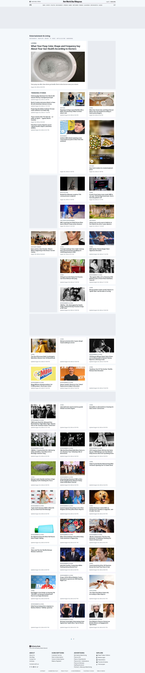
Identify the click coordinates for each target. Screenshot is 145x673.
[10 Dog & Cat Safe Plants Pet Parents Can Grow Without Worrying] (72, 266)
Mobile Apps (101, 657)
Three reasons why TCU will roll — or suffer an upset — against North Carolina (42, 118)
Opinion (66, 5)
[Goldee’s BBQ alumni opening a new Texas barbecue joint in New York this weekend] (72, 127)
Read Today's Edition (104, 655)
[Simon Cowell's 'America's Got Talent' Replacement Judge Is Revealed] (72, 373)
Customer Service (57, 655)
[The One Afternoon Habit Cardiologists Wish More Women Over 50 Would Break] (43, 346)
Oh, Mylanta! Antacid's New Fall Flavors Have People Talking (43, 537)
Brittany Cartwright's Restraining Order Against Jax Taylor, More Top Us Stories (72, 622)
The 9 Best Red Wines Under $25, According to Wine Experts (99, 593)
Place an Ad (77, 657)
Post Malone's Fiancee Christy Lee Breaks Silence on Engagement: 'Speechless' (99, 623)
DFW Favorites (94, 5)
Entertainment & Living (66, 303)
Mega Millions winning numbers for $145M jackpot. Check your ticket (41, 385)
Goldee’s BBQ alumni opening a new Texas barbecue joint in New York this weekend (71, 139)
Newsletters (101, 660)
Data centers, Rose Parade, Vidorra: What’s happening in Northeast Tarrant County (43, 250)
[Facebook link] (30, 667)
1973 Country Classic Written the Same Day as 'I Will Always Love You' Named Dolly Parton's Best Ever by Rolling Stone (101, 451)
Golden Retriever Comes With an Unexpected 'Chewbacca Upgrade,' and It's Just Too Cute (101, 509)
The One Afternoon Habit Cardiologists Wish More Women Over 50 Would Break (43, 357)
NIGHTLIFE (41, 38)
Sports (48, 5)
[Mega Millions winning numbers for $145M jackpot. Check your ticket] (43, 374)
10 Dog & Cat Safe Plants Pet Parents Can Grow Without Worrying (71, 277)
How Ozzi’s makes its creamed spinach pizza (101, 168)
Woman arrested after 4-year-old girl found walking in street (71, 341)
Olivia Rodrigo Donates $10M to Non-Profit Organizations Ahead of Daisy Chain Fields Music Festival (71, 480)
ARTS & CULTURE (61, 38)
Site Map (32, 657)
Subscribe (113, 1)
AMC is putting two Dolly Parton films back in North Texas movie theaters (71, 223)
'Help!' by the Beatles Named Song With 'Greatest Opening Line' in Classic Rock (101, 464)
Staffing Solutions (79, 665)
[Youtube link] (33, 667)
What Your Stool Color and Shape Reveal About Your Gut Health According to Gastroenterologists (101, 111)
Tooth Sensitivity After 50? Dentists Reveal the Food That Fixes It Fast (100, 566)
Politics (53, 5)
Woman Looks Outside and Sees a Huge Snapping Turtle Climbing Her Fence (43, 479)
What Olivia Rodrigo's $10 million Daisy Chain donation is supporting (72, 537)
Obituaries (75, 5)
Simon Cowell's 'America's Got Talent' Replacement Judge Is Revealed (71, 385)
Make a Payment (56, 661)
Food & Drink (92, 590)
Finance (81, 5)
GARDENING (69, 38)
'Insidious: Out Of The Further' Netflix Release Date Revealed (100, 369)
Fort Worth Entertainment (67, 220)
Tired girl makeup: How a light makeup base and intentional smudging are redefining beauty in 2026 (72, 250)
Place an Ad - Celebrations (81, 661)
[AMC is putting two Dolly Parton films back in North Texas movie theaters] (72, 212)
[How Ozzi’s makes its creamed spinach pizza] (101, 142)
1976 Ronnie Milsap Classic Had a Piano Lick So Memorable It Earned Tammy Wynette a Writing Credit (101, 358)
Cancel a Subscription (58, 659)
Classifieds (87, 5)
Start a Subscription (57, 657)
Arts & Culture (64, 192)
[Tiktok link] (37, 667)
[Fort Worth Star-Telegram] (72, 2)
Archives (31, 661)
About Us (32, 655)
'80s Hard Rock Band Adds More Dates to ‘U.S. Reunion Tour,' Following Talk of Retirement (72, 451)
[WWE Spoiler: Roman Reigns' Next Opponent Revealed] (101, 238)
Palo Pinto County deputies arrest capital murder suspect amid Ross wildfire (41, 126)
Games (70, 5)
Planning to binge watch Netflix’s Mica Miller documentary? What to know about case (72, 111)
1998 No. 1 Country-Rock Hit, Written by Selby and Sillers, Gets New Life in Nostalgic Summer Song (43, 451)
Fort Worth (92, 220)
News (44, 5)
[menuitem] (30, 5)
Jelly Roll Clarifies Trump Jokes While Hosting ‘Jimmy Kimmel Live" (71, 566)
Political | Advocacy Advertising (83, 667)
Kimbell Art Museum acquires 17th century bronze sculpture (70, 195)
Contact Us (32, 659)
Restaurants (59, 5)
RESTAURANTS (33, 38)
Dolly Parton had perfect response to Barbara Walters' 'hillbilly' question (42, 607)
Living (33, 43)
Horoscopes (101, 664)
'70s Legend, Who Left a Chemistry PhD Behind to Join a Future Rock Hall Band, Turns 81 (101, 278)
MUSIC (54, 38)
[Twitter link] (31, 667)
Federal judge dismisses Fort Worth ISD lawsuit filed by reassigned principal (43, 96)
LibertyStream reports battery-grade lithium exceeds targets (71, 407)
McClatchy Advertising (80, 655)
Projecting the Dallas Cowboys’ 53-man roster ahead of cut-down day (42, 109)
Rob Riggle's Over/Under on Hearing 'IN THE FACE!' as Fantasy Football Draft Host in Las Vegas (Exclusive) (43, 594)
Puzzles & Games (103, 662)
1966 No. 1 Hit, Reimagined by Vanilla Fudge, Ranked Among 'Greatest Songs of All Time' (72, 306)
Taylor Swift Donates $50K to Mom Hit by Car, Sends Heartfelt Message (42, 508)
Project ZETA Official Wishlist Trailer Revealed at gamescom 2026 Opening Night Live (71, 578)
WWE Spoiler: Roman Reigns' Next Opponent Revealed (99, 249)
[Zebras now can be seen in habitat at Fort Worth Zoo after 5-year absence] (101, 212)
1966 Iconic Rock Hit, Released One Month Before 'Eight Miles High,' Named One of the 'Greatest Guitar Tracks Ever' (43, 423)
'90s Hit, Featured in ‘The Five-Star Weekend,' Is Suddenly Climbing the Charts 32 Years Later (100, 538)
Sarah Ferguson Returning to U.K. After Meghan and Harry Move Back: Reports (72, 508)
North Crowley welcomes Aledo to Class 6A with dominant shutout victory (43, 103)
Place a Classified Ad (80, 659)
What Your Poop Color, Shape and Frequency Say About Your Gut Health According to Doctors (55, 47)
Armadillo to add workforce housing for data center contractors (101, 407)
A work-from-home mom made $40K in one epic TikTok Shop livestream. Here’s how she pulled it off (101, 196)
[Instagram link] (35, 667)
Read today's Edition (36, 1)
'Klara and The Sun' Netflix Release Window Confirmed (41, 550)
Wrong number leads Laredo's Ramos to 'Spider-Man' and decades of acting (101, 290)
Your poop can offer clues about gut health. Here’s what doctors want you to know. (54, 84)
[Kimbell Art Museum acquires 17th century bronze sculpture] (72, 184)
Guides (100, 5)
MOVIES (47, 38)
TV (50, 38)
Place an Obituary (79, 663)
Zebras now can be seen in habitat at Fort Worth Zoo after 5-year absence (100, 223)
